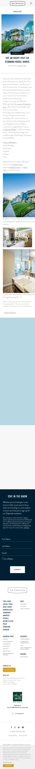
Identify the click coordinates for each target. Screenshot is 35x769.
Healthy (5, 648)
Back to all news (10, 312)
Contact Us (7, 666)
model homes (17, 164)
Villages (23, 606)
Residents (23, 637)
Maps (22, 601)
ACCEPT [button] (8, 766)
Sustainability (8, 641)
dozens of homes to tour (17, 105)
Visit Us (6, 675)
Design (5, 639)
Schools (6, 618)
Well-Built (6, 646)
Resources (24, 657)
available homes (14, 167)
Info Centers (24, 608)
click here (26, 528)
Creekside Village (9, 129)
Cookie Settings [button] (7, 762)
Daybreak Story (8, 637)
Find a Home (7, 601)
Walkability (7, 644)
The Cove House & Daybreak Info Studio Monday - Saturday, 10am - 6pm (14, 679)
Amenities (6, 616)
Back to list (18, 11)
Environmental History (8, 654)
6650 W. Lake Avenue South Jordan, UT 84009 (10, 683)
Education (6, 651)
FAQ (21, 645)
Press (5, 624)
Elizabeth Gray (21, 66)
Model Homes (7, 607)
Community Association (24, 642)
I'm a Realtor (8, 558)
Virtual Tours (8, 604)
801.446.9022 (17, 422)
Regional (23, 604)
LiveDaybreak (25, 639)
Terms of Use (23, 735)
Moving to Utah (8, 621)
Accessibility (19, 713)
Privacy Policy (13, 735)
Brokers (23, 654)
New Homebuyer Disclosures (25, 648)
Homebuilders (8, 610)
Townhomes (7, 613)
